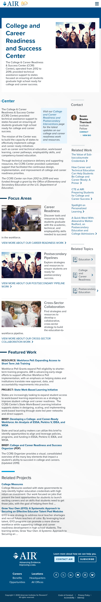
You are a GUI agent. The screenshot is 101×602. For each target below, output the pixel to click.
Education (84, 259)
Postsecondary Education (86, 291)
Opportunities (17, 582)
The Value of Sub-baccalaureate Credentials (82, 158)
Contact (84, 132)
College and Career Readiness (84, 275)
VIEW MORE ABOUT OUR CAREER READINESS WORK (32, 243)
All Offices (37, 582)
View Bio (86, 135)
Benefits (17, 578)
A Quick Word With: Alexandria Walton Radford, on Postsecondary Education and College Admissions (83, 225)
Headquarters (37, 578)
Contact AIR (64, 559)
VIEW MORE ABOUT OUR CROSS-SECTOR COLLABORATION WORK (26, 340)
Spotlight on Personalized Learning (79, 208)
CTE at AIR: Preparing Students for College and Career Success (83, 194)
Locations (37, 573)
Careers (17, 573)
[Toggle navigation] (97, 4)
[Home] (15, 3)
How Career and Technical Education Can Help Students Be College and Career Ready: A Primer (83, 175)
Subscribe (87, 559)
